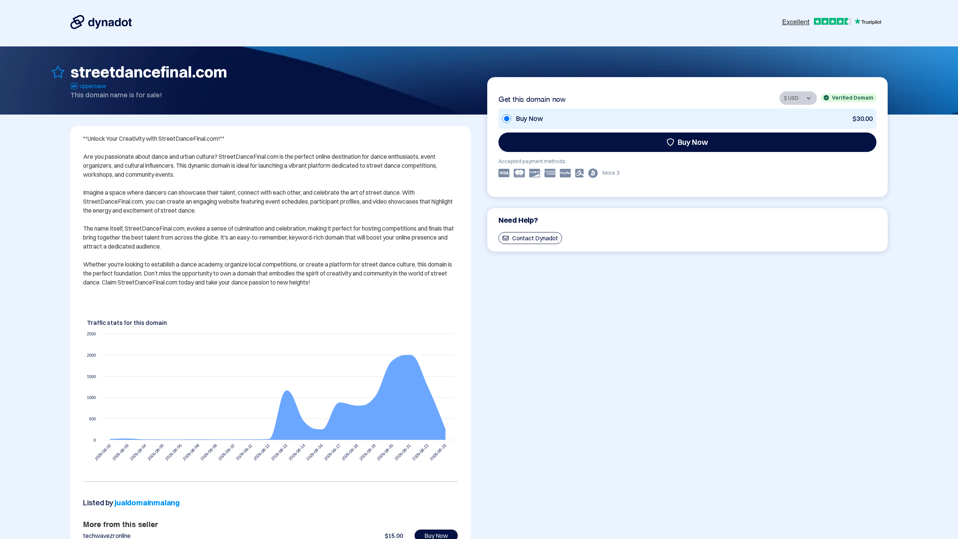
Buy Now (693, 142)
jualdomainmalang (147, 502)
